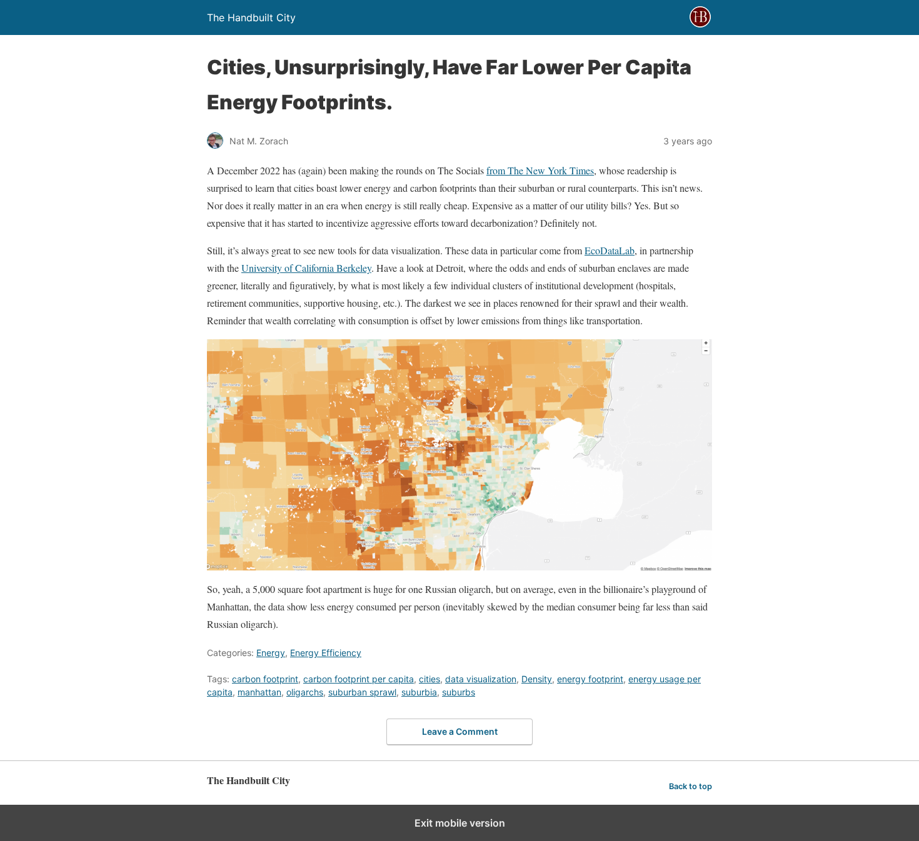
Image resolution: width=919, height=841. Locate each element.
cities (429, 679)
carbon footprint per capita (358, 679)
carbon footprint (265, 679)
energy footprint (590, 679)
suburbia (419, 692)
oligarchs (304, 692)
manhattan (259, 692)
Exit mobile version (459, 823)
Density (536, 679)
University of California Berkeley (306, 267)
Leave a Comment (460, 731)
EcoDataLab (610, 250)
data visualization (480, 679)
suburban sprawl (362, 692)
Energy (270, 652)
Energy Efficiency (325, 652)
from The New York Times (540, 170)
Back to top (690, 786)
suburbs (458, 692)
